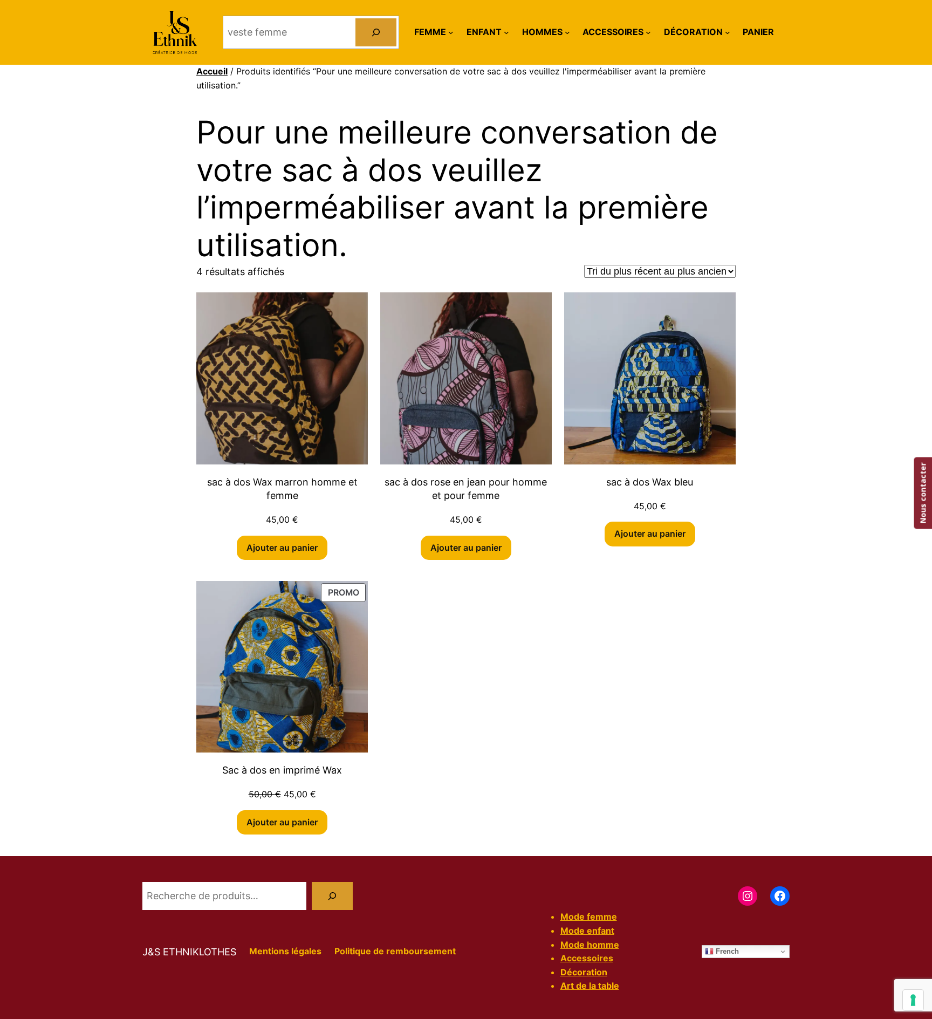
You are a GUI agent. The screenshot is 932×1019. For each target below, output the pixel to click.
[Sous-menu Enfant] (506, 32)
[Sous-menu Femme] (451, 32)
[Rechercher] (375, 32)
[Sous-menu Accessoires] (648, 32)
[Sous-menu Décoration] (727, 32)
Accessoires (586, 958)
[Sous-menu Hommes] (567, 32)
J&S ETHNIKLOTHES (189, 952)
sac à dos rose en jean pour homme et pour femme (466, 488)
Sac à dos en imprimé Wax (282, 770)
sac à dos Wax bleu (649, 482)
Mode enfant (587, 930)
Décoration (583, 972)
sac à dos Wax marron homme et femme (282, 488)
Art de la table (589, 985)
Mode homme (589, 944)
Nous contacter (922, 493)
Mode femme (588, 916)
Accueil (212, 71)
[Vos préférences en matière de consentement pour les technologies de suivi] (913, 1000)
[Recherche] (332, 896)
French (726, 951)
